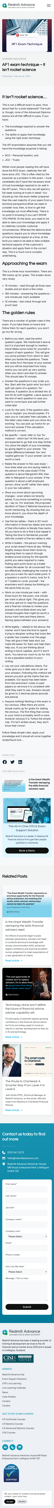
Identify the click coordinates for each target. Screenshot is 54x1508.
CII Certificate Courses (13, 1419)
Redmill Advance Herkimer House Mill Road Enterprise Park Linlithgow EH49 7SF (24, 1457)
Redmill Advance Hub (13, 1374)
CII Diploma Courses (12, 1423)
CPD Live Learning (11, 1383)
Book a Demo (27, 850)
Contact (6, 1405)
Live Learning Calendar (14, 1387)
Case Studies (9, 1396)
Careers (6, 1401)
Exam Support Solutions (14, 1378)
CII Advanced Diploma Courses (18, 1428)
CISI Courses (8, 1432)
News (5, 1392)
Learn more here (19, 1496)
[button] (49, 5)
